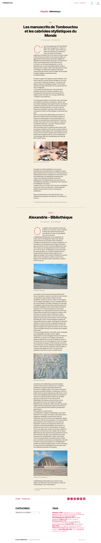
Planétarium (63, 488)
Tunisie (54, 531)
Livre (81, 524)
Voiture (64, 531)
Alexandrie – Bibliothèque (50, 217)
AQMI (54, 514)
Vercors (59, 531)
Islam (54, 524)
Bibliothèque (38, 202)
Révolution (55, 529)
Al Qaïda (78, 512)
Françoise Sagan (76, 521)
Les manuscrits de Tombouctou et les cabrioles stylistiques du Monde (50, 31)
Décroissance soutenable (69, 515)
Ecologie (77, 517)
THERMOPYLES (7, 3)
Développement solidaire (63, 517)
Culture (51, 488)
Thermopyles (47, 40)
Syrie (74, 529)
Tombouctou (64, 202)
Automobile (60, 514)
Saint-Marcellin (65, 529)
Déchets (81, 514)
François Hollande (56, 522)
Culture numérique (73, 514)
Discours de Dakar (45, 202)
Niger (66, 526)
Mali (50, 22)
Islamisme (51, 202)
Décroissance (57, 515)
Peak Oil (78, 526)
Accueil (76, 2)
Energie (75, 519)
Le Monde (56, 202)
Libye (76, 524)
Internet (79, 522)
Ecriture (50, 212)
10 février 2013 (56, 40)
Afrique (36, 488)
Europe (69, 521)
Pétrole (72, 527)
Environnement (59, 521)
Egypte (59, 488)
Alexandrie (41, 488)
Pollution (64, 527)
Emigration (70, 519)
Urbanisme (37, 490)
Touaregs (80, 529)
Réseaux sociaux (79, 527)
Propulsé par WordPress (34, 539)
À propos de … (82, 2)
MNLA (61, 526)
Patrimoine (72, 526)
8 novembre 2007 (57, 221)
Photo (56, 528)
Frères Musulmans (64, 522)
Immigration (72, 522)
